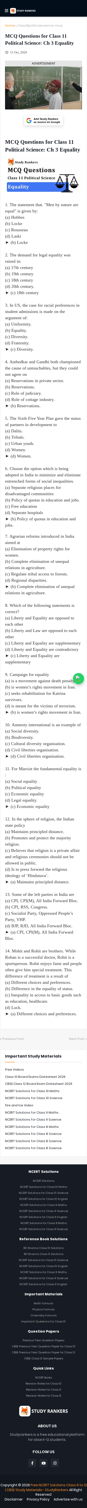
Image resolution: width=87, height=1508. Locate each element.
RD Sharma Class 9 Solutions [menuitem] (43, 1254)
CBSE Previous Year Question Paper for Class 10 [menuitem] (43, 1346)
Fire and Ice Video (19, 1105)
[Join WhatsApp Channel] (78, 678)
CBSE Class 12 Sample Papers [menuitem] (43, 1358)
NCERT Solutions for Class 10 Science (33, 1098)
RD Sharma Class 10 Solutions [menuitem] (43, 1248)
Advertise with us (68, 1499)
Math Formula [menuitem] (43, 1303)
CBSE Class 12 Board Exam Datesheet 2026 (38, 1083)
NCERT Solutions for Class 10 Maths (32, 1091)
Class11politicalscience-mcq (40, 25)
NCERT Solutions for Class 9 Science (33, 1119)
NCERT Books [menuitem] (43, 1377)
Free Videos (14, 1069)
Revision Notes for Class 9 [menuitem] (43, 1390)
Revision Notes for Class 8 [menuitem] (43, 1396)
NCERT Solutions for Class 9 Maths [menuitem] (43, 1205)
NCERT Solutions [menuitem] (43, 1181)
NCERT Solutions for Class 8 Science (33, 1133)
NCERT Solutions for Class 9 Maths (31, 1112)
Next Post (77, 1039)
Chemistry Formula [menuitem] (43, 1315)
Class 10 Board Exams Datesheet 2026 (35, 1076)
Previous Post (13, 1039)
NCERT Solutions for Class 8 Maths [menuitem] (44, 1223)
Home (10, 25)
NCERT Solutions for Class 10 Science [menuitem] (43, 1193)
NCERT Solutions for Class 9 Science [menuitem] (43, 1211)
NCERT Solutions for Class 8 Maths (32, 1126)
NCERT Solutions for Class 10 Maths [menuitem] (43, 1187)
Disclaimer (14, 1499)
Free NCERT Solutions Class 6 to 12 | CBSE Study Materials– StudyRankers (46, 1487)
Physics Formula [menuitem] (43, 1309)
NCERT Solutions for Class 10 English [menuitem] (43, 1199)
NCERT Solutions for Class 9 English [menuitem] (43, 1217)
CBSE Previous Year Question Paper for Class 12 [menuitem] (43, 1352)
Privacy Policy (38, 1499)
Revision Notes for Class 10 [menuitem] (43, 1383)
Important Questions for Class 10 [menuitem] (43, 1321)
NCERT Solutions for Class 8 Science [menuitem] (43, 1229)
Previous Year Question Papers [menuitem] (43, 1340)
